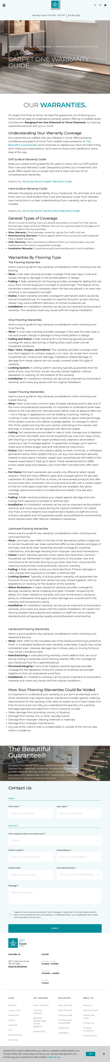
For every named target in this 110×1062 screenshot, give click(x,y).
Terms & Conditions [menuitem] (88, 1029)
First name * (14, 806)
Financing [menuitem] (13, 1040)
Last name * (62, 806)
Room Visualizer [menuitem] (41, 1005)
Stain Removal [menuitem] (65, 1005)
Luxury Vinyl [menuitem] (14, 1010)
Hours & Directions (17, 966)
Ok (90, 1054)
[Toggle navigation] (4, 5)
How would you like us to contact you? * (27, 834)
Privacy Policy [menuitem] (90, 1035)
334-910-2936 (74, 15)
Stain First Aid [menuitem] (65, 1010)
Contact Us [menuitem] (88, 1023)
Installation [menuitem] (63, 1033)
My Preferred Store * (66, 868)
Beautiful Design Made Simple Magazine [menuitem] (39, 1022)
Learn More (14, 784)
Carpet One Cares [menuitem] (88, 1016)
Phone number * (16, 850)
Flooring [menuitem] (12, 1005)
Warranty (46, 46)
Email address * (64, 850)
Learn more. (54, 1057)
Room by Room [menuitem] (90, 1010)
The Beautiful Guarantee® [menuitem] (64, 1021)
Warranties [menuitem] (63, 1028)
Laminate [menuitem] (12, 1025)
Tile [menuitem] (10, 1030)
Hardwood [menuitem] (13, 1015)
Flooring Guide (31, 46)
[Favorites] (100, 5)
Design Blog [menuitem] (39, 1031)
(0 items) (105, 5)
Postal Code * (14, 868)
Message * (13, 886)
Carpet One (14, 46)
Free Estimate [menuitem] (15, 1035)
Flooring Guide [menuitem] (65, 1015)
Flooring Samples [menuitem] (37, 1011)
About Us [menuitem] (87, 1005)
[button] (95, 5)
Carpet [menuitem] (11, 1020)
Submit (55, 928)
